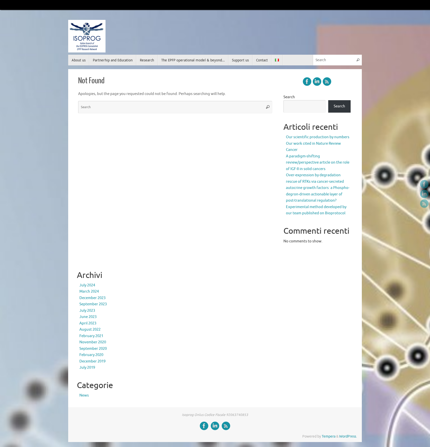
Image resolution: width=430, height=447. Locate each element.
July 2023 (87, 310)
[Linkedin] (424, 194)
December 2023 (92, 298)
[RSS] (424, 203)
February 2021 (91, 336)
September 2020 (93, 348)
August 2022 (90, 329)
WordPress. (348, 436)
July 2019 (87, 367)
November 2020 (92, 342)
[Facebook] (424, 184)
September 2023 (93, 304)
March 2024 (89, 291)
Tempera (328, 436)
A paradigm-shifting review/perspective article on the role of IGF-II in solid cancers (317, 162)
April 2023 (87, 323)
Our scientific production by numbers (317, 137)
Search (289, 97)
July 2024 (87, 285)
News (84, 395)
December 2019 (92, 361)
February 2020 (91, 355)
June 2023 (88, 316)
